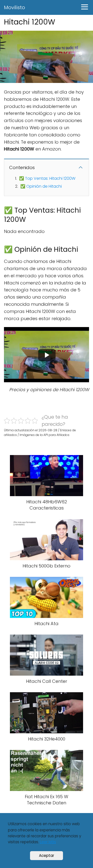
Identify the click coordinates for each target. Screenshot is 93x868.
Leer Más (48, 841)
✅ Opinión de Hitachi (41, 186)
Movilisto (14, 7)
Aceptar (46, 855)
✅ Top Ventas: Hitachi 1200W (47, 178)
